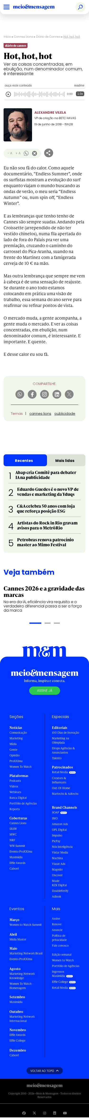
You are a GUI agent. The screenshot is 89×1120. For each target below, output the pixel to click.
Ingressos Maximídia (58, 974)
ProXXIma (16, 761)
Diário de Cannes (48, 37)
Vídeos (13, 786)
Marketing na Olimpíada (60, 740)
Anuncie (57, 930)
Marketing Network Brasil (25, 953)
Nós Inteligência (62, 847)
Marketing (16, 738)
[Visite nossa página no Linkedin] (54, 1113)
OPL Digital (59, 830)
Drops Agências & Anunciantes (63, 750)
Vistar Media (60, 852)
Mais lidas (65, 460)
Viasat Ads (58, 864)
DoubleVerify (60, 891)
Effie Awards (17, 863)
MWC (13, 834)
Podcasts (15, 781)
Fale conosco (60, 946)
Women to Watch (63, 960)
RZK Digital (59, 885)
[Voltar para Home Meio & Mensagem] (39, 7)
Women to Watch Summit (25, 925)
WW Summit (17, 846)
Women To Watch (20, 767)
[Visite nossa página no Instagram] (44, 1113)
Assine (56, 919)
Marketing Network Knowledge (22, 976)
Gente (13, 750)
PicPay (56, 841)
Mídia (13, 744)
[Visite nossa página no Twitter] (34, 1113)
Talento (56, 758)
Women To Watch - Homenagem (21, 986)
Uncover (57, 875)
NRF (12, 840)
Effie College (17, 1041)
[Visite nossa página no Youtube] (65, 1113)
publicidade (65, 413)
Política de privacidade (59, 938)
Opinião (14, 755)
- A (10, 153)
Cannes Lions (23, 37)
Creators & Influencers (59, 780)
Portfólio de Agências (23, 803)
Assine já (44, 690)
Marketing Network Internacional (22, 1019)
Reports (14, 809)
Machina (57, 858)
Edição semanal (61, 955)
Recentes (24, 460)
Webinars (15, 792)
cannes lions (40, 413)
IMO (55, 818)
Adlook (56, 896)
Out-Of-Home (61, 788)
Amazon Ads (60, 824)
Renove (56, 924)
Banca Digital (18, 798)
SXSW (13, 829)
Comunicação (18, 733)
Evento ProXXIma (20, 851)
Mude (55, 881)
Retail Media (60, 772)
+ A (17, 153)
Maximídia (16, 857)
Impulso (57, 835)
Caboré (14, 869)
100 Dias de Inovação (65, 733)
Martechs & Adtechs (65, 794)
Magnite (57, 869)
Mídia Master (17, 939)
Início (7, 37)
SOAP (55, 812)
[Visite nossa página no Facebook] (24, 1113)
